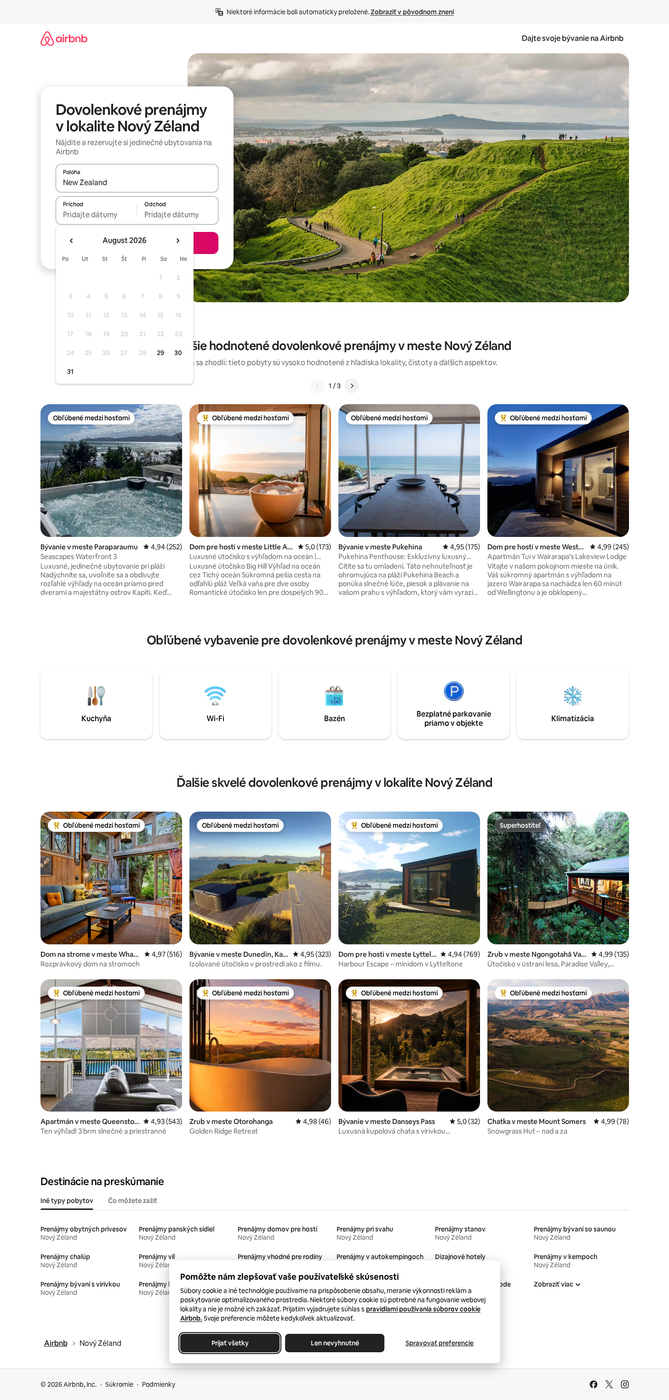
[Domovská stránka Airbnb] (63, 38)
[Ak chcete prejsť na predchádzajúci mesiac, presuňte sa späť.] (71, 240)
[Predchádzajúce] (317, 385)
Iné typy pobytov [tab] (66, 1201)
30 (178, 353)
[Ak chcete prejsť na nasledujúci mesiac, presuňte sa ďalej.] (177, 240)
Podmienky (158, 1384)
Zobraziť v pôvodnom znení (412, 12)
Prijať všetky (229, 1343)
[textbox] (96, 214)
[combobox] (137, 182)
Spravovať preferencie (440, 1343)
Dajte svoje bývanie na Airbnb (572, 38)
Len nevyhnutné (334, 1343)
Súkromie (119, 1384)
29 (160, 353)
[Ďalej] (351, 385)
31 (70, 371)
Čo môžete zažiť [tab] (132, 1201)
